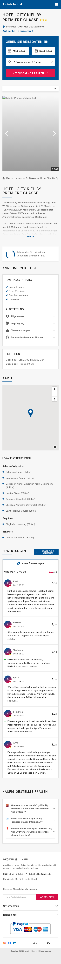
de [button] (48, 943)
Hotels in (12, 4)
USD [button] (35, 943)
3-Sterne (31, 178)
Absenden (47, 897)
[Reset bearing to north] (54, 399)
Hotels (18, 178)
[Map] (30, 417)
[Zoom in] (54, 389)
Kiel (8, 178)
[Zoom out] (54, 394)
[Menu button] (56, 4)
